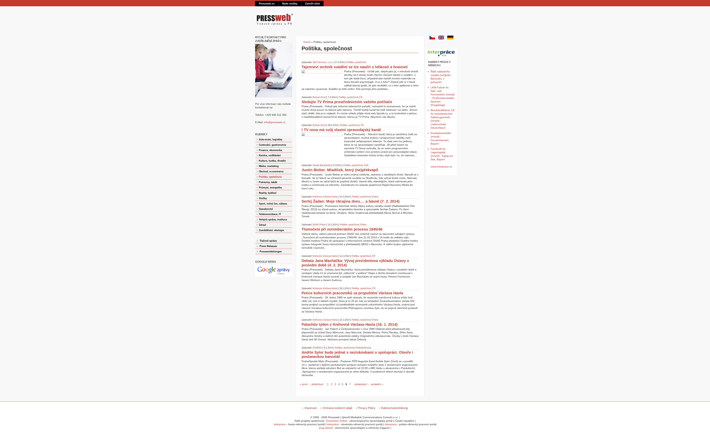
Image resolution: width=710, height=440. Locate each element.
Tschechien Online (336, 420)
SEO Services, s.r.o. (322, 62)
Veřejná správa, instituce (273, 219)
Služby (263, 198)
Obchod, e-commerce (271, 171)
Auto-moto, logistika (270, 139)
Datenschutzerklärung (394, 407)
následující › (361, 384)
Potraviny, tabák (268, 182)
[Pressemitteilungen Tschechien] (450, 38)
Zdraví (262, 225)
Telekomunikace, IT (270, 214)
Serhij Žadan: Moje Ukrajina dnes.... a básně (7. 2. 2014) (351, 201)
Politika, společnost (356, 62)
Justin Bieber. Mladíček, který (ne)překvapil (340, 170)
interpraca (391, 424)
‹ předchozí (316, 384)
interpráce (280, 424)
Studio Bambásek (321, 165)
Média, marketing (269, 166)
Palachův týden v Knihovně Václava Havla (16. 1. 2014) (350, 324)
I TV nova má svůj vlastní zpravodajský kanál (341, 130)
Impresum (311, 407)
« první (304, 384)
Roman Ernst (319, 97)
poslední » (377, 384)
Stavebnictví (266, 209)
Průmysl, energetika (270, 187)
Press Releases (268, 246)
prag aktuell (326, 427)
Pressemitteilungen (271, 251)
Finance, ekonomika (270, 150)
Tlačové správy (268, 241)
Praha (375, 196)
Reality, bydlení (267, 193)
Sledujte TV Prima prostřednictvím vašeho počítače (347, 102)
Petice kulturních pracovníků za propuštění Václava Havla (352, 293)
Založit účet (312, 3)
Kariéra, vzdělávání (270, 155)
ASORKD (317, 347)
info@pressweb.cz (274, 122)
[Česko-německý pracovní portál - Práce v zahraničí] (441, 56)
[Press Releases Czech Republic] (441, 38)
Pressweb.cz (267, 3)
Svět (366, 165)
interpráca (333, 424)
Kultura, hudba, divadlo (272, 161)
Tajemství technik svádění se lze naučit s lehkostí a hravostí (355, 67)
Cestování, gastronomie (272, 145)
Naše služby (289, 3)
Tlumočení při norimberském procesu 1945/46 (342, 229)
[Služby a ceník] (432, 38)
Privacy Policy (366, 407)
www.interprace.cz (441, 166)
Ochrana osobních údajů (337, 407)
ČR (361, 97)
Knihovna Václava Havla (325, 196)
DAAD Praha (319, 224)
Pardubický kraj (363, 347)
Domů (306, 41)
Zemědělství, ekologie (271, 230)
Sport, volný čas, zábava (273, 203)
